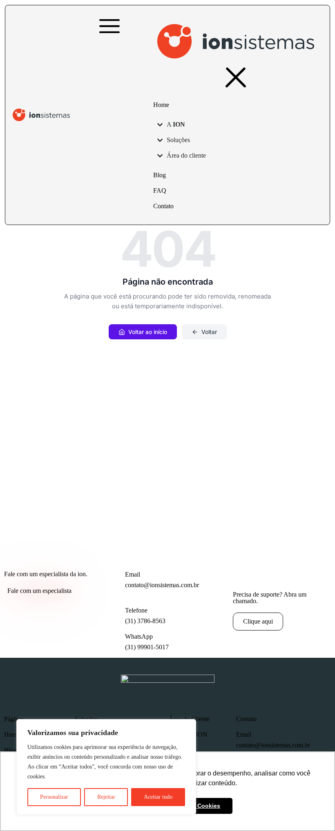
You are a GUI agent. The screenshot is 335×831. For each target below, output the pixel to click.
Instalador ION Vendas (188, 738)
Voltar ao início (147, 331)
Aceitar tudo (158, 797)
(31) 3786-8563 (145, 620)
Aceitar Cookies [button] (198, 805)
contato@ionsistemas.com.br (162, 584)
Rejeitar (106, 797)
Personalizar (54, 797)
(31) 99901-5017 (147, 647)
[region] (106, 767)
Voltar (209, 331)
